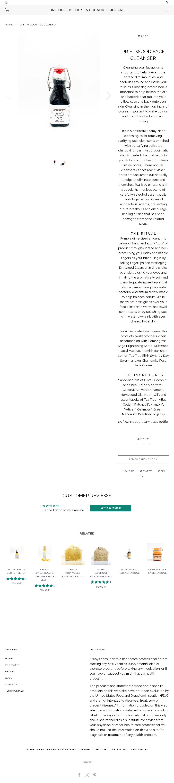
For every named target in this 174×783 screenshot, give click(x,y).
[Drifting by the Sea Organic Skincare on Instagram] (87, 776)
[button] (15, 578)
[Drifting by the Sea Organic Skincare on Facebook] (79, 776)
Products (12, 665)
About (9, 671)
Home (9, 24)
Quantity (143, 438)
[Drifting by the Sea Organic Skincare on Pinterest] (95, 776)
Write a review (111, 508)
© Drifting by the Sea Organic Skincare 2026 (58, 749)
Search (100, 749)
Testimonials (14, 691)
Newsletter (139, 749)
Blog (9, 678)
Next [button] (106, 95)
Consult (11, 684)
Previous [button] (11, 95)
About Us (119, 749)
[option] (59, 95)
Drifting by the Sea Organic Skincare (87, 10)
